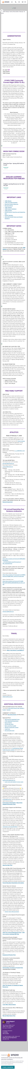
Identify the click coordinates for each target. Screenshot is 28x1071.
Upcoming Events (12, 714)
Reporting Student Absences (11, 204)
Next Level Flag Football (10, 726)
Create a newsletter (7, 1067)
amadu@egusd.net (7, 799)
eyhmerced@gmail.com (8, 611)
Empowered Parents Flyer (9, 955)
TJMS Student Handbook (10, 209)
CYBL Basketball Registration (11, 721)
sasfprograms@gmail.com (9, 780)
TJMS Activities (8, 210)
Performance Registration (9, 802)
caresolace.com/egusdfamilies (10, 826)
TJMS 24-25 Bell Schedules (11, 202)
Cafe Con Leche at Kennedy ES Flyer (12, 932)
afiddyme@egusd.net (7, 696)
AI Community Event (9, 730)
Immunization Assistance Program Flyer (13, 967)
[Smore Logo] (5, 2)
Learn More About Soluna (9, 1004)
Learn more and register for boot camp (14, 782)
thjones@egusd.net (7, 502)
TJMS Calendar (8, 207)
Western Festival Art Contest (11, 727)
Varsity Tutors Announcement (12, 911)
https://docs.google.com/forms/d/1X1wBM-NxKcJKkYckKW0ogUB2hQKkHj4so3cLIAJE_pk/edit (14, 583)
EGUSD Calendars (9, 215)
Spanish (8, 709)
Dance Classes (8, 722)
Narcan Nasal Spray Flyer (9, 1015)
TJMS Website (8, 201)
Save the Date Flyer (7, 865)
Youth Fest (7, 729)
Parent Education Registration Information (13, 882)
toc (2, 11)
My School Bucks (9, 205)
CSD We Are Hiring (9, 724)
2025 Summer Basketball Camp (12, 719)
